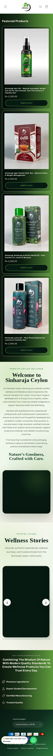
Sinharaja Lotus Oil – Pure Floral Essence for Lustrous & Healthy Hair (25, 339)
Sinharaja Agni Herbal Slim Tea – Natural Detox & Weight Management (26, 174)
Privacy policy (12, 748)
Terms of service (27, 748)
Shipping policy (42, 748)
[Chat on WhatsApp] (33, 740)
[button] (5, 7)
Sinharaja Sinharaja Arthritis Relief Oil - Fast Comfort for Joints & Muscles (25, 257)
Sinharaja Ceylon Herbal (23, 744)
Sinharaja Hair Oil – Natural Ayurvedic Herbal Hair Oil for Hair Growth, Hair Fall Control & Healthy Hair (25, 91)
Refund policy (40, 744)
